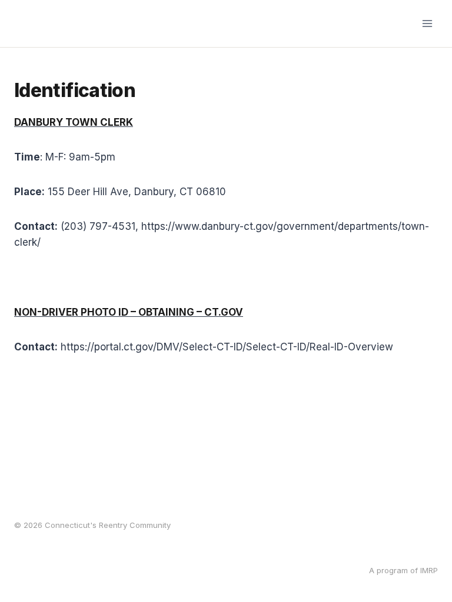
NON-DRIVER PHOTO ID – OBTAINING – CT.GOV (128, 312)
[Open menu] (427, 23)
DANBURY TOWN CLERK (73, 122)
